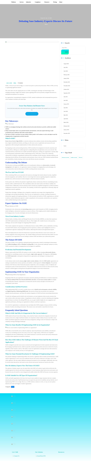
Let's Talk (15, 452)
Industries (28, 2)
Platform (13, 2)
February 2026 (66, 74)
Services (22, 2)
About (60, 2)
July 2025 (66, 96)
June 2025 (66, 100)
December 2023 (67, 133)
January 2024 (66, 129)
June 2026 (66, 71)
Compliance (38, 2)
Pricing (55, 2)
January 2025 (66, 104)
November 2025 (67, 85)
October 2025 (66, 89)
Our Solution (39, 452)
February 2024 (66, 126)
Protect (80, 157)
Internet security (65, 157)
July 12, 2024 (9, 82)
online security (74, 157)
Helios (15, 82)
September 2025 (67, 93)
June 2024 (66, 111)
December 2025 (67, 82)
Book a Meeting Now (31, 113)
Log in (65, 145)
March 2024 (66, 122)
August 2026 (66, 63)
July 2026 (66, 67)
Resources (47, 2)
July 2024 (66, 107)
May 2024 (66, 115)
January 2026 (66, 78)
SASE (13, 386)
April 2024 (66, 118)
